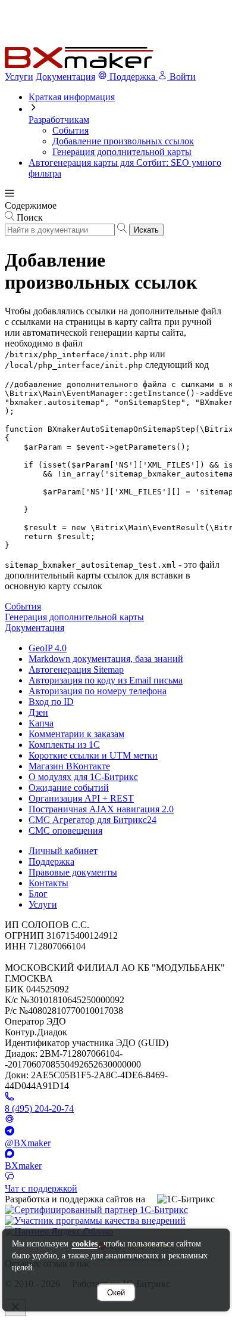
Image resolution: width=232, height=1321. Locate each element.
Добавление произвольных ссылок (123, 141)
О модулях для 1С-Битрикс (83, 777)
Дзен (38, 712)
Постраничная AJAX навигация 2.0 (101, 809)
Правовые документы (73, 872)
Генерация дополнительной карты (122, 152)
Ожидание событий (69, 787)
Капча (41, 723)
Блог (38, 894)
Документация (65, 77)
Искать (146, 229)
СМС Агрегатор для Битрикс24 (92, 820)
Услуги (19, 77)
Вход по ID (51, 702)
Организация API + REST (81, 798)
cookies (85, 1243)
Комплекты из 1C (64, 745)
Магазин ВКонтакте (69, 766)
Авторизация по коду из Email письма (106, 680)
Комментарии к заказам (76, 734)
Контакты (48, 883)
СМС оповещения (65, 830)
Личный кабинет (63, 851)
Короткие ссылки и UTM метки (93, 755)
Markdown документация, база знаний (106, 659)
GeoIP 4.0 (48, 648)
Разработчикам (59, 120)
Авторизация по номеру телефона (98, 691)
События (70, 130)
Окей (116, 1292)
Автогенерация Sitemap (76, 669)
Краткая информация (72, 97)
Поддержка (51, 861)
